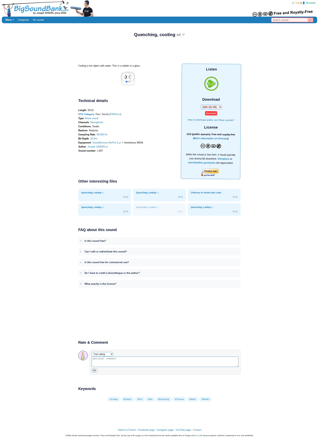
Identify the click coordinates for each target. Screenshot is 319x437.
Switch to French (127, 430)
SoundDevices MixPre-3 (105, 142)
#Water (192, 399)
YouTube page (183, 430)
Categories (23, 19)
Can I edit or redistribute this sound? (106, 251)
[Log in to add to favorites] (183, 35)
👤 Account (308, 2)
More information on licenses (211, 138)
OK (94, 370)
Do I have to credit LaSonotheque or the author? (112, 273)
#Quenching (163, 399)
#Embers (128, 399)
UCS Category (86, 114)
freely (197, 435)
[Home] (159, 8)
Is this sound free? (95, 241)
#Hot (150, 399)
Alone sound (91, 118)
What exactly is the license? (100, 283)
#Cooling (114, 399)
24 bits (93, 138)
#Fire (140, 399)
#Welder (205, 399)
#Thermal (179, 399)
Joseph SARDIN (96, 146)
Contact (197, 430)
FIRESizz (115, 114)
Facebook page (146, 430)
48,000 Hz (102, 134)
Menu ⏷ (10, 19)
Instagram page (165, 430)
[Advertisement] (159, 52)
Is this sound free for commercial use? (107, 262)
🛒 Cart (296, 2)
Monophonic (96, 122)
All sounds (38, 19)
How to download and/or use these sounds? (211, 119)
